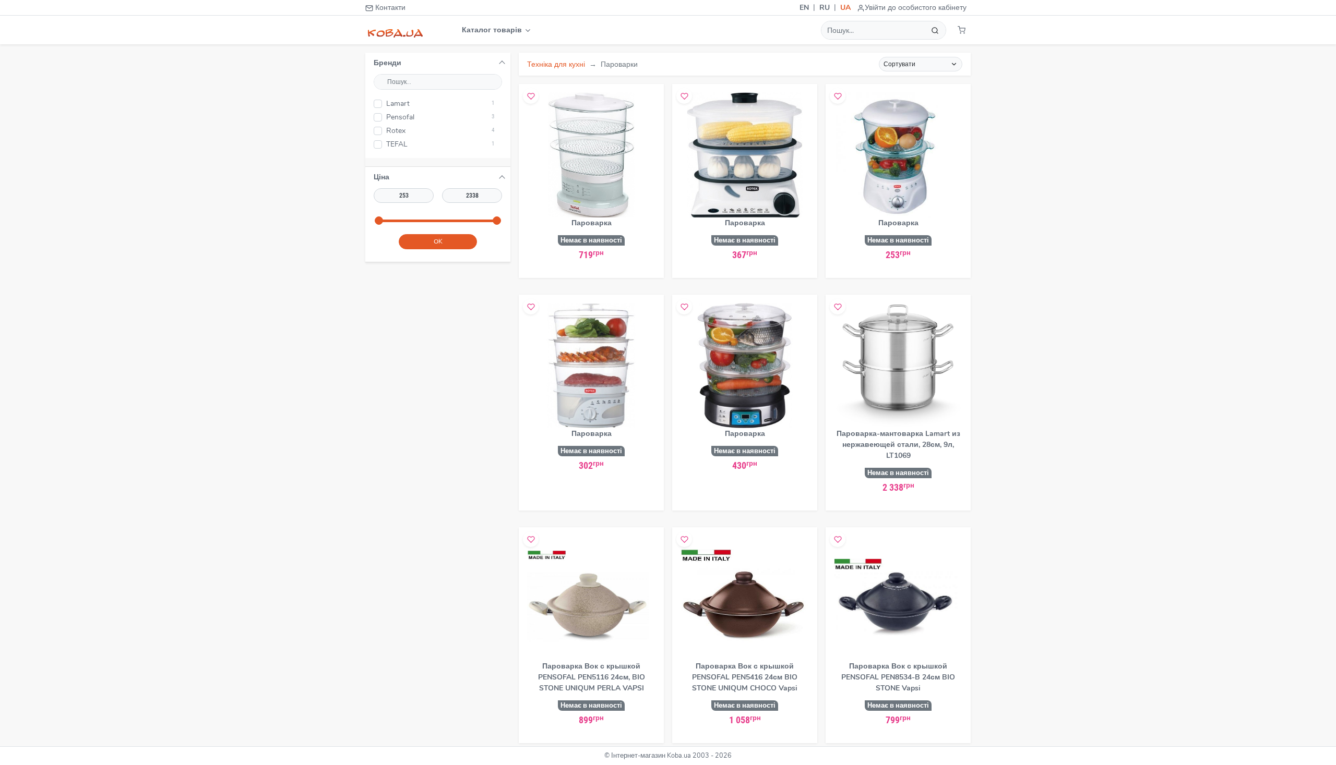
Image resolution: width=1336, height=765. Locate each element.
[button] (961, 30)
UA (845, 8)
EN (804, 8)
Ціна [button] (381, 177)
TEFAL (440, 144)
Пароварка (591, 223)
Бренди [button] (387, 63)
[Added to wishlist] (531, 96)
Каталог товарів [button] (493, 30)
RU (824, 8)
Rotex (440, 131)
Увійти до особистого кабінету (916, 8)
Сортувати (899, 64)
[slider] (379, 220)
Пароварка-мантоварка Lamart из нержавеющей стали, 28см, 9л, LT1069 (898, 444)
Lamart (440, 103)
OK (438, 241)
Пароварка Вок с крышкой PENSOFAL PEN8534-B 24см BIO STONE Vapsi (898, 677)
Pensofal (440, 117)
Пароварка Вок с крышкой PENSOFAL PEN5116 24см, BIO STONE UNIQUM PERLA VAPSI (591, 677)
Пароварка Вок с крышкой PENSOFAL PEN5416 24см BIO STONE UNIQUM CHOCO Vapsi (744, 677)
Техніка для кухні (556, 64)
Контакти (389, 8)
